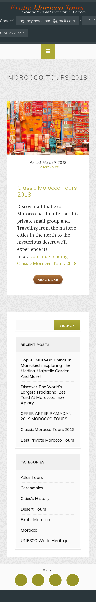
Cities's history (35, 498)
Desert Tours (48, 167)
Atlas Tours (32, 477)
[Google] (39, 580)
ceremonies (32, 487)
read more (48, 279)
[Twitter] (56, 580)
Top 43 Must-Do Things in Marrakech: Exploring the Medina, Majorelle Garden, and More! (46, 368)
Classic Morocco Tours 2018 (47, 191)
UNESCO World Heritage (44, 540)
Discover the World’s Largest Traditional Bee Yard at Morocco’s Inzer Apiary (43, 395)
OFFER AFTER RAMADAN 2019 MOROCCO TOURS (46, 416)
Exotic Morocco (35, 519)
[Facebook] (22, 580)
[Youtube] (73, 580)
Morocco (29, 530)
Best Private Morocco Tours (47, 440)
